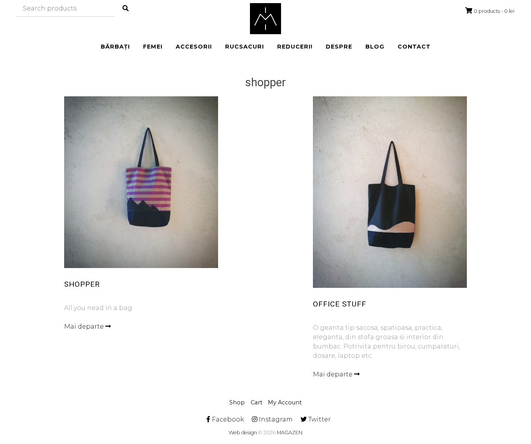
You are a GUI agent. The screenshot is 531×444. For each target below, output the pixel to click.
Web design (243, 432)
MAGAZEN (289, 432)
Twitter (319, 419)
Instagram (275, 419)
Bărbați (115, 46)
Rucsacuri (244, 46)
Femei (152, 46)
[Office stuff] (390, 192)
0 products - (494, 11)
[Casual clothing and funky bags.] (265, 18)
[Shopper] (141, 182)
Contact (414, 46)
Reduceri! (295, 46)
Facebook (227, 419)
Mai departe (84, 326)
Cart (256, 402)
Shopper (82, 284)
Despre (339, 46)
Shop (237, 402)
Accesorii (194, 46)
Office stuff (339, 303)
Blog (374, 46)
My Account (285, 402)
